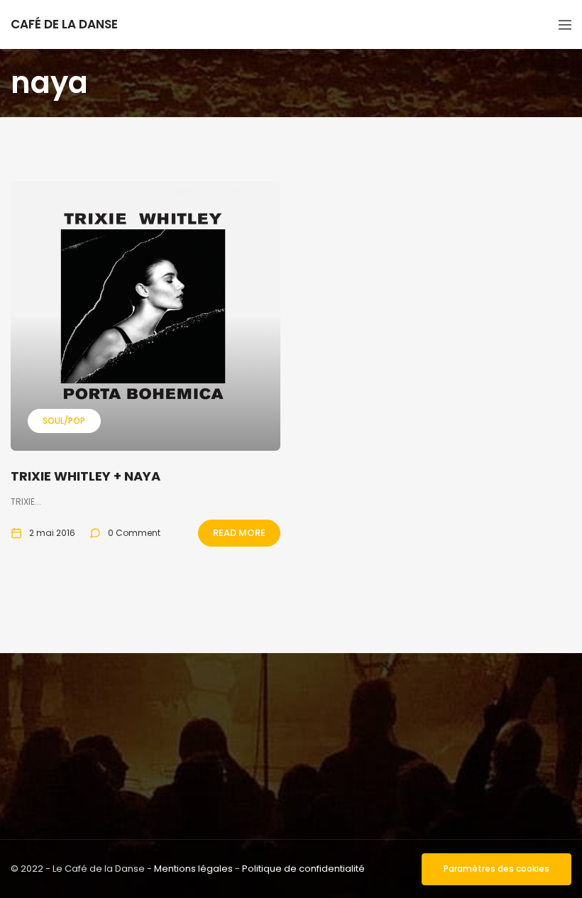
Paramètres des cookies (496, 869)
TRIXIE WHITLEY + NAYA (85, 476)
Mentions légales (193, 868)
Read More (239, 533)
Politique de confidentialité (303, 868)
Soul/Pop (64, 421)
